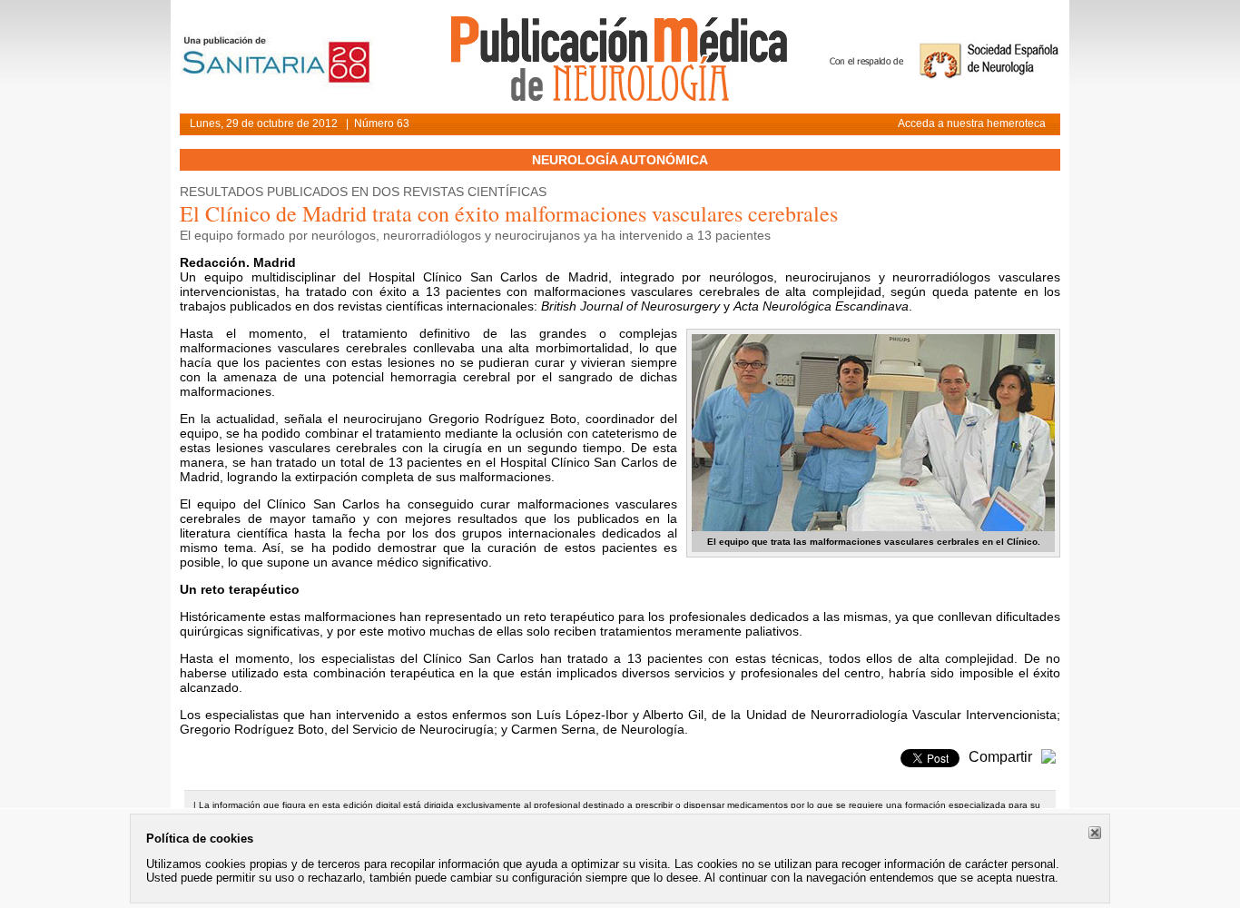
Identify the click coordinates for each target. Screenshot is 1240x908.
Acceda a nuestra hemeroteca (972, 123)
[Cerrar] (1094, 832)
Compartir (1000, 757)
